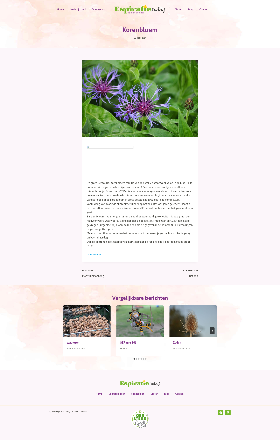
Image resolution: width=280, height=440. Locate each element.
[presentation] (87, 321)
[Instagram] (228, 412)
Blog (190, 9)
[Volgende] (212, 330)
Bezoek (190, 273)
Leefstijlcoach (78, 9)
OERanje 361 (128, 342)
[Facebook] (220, 412)
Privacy (75, 412)
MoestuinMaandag (93, 273)
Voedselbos (99, 9)
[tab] (134, 359)
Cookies (83, 412)
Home (60, 9)
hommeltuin (94, 254)
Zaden (177, 342)
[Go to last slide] (67, 330)
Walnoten (73, 342)
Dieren (178, 9)
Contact (204, 9)
